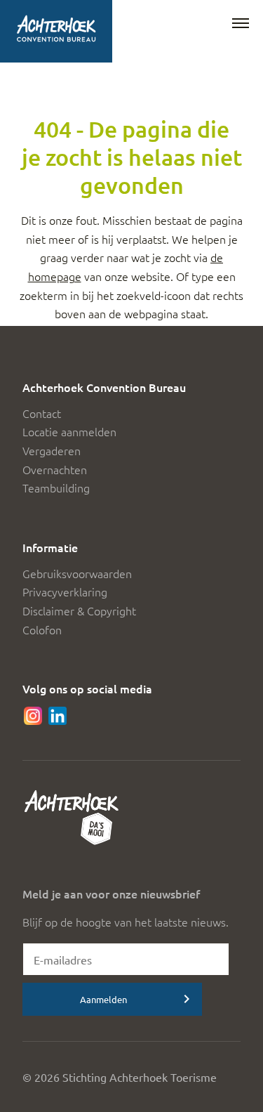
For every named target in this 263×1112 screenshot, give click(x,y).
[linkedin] (57, 715)
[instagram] (32, 715)
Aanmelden (103, 999)
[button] (240, 23)
